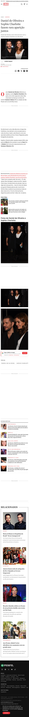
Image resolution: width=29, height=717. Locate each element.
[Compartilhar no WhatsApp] (15, 71)
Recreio (14, 679)
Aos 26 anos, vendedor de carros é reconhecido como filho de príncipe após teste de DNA (18, 469)
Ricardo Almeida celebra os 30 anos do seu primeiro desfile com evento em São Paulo (14, 608)
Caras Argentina (10, 685)
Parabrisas (8, 687)
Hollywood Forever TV (6, 678)
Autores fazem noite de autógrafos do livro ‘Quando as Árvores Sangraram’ (13, 571)
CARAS (2, 676)
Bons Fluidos (21, 675)
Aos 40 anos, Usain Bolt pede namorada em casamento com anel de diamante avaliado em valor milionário (17, 461)
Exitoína (17, 685)
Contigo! (13, 676)
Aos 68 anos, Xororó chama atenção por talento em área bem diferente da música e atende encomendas (18, 427)
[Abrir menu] (2, 4)
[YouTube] (12, 669)
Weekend (23, 687)
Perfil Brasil (8, 679)
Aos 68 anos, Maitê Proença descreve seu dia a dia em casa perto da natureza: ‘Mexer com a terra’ (18, 444)
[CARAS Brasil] (6, 4)
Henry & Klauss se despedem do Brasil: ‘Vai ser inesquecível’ (13, 535)
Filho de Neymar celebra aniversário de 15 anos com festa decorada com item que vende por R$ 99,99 (18, 453)
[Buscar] (21, 4)
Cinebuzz (7, 676)
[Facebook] (5, 669)
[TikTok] (15, 669)
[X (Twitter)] (8, 669)
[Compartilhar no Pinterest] (27, 71)
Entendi (6, 712)
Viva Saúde (3, 681)
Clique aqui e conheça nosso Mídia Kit (9, 703)
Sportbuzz (19, 679)
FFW (17, 676)
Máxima (3, 679)
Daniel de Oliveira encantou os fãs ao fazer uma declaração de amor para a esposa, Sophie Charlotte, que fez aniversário (14, 175)
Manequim (22, 678)
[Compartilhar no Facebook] (18, 71)
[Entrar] (27, 4)
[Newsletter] (24, 4)
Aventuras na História (11, 675)
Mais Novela (16, 678)
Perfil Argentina (16, 687)
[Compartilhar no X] (21, 71)
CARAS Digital (8, 61)
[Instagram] (2, 669)
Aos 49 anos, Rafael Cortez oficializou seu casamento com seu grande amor (14, 645)
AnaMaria (3, 675)
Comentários (5, 66)
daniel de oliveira (8, 363)
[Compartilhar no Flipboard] (24, 71)
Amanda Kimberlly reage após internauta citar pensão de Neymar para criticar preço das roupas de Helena (18, 436)
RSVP (24, 679)
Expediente (3, 692)
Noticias (3, 687)
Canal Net (3, 685)
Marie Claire (23, 685)
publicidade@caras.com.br (7, 702)
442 (27, 687)
